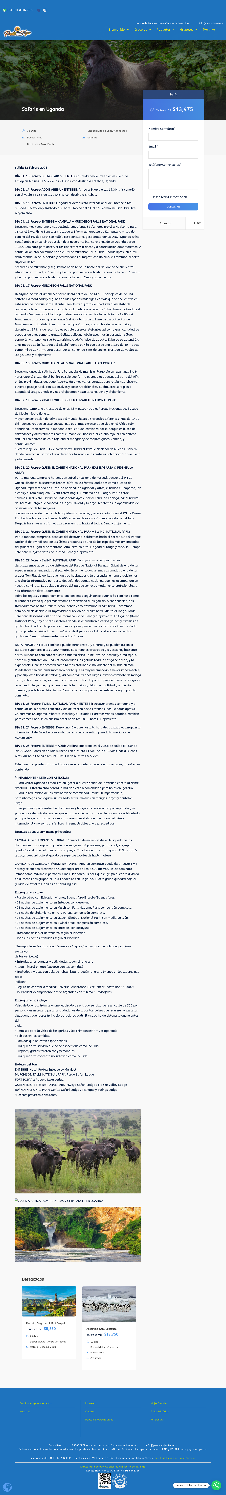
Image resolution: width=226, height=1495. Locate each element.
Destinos (209, 29)
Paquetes (163, 29)
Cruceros (141, 29)
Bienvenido (117, 29)
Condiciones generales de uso (36, 1403)
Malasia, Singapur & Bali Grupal (45, 1323)
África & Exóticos (160, 1411)
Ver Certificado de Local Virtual (175, 1458)
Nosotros (25, 1411)
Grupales (186, 29)
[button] (216, 1485)
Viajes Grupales (159, 1403)
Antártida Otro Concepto (102, 1328)
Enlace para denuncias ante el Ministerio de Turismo (113, 1466)
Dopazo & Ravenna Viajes (99, 1419)
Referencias (157, 1419)
